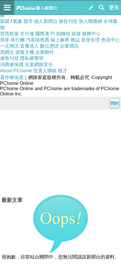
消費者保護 (11, 64)
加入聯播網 (90, 21)
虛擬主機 (24, 52)
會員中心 (110, 39)
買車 (4, 39)
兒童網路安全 (39, 64)
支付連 (27, 33)
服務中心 (91, 33)
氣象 (17, 21)
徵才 (62, 70)
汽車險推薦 (37, 39)
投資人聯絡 (45, 70)
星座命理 (90, 39)
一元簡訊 (9, 45)
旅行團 (18, 39)
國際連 (42, 33)
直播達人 (29, 45)
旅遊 (76, 33)
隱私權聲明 (31, 58)
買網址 (7, 52)
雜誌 (75, 39)
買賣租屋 (9, 33)
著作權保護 (11, 77)
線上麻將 (60, 39)
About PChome (16, 70)
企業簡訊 (69, 45)
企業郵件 (44, 52)
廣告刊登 (68, 21)
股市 (28, 21)
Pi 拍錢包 (60, 33)
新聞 (4, 21)
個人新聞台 (46, 21)
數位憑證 (49, 45)
